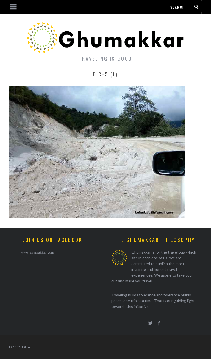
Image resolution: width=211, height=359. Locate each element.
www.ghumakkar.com (37, 252)
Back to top (18, 347)
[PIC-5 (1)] (97, 216)
